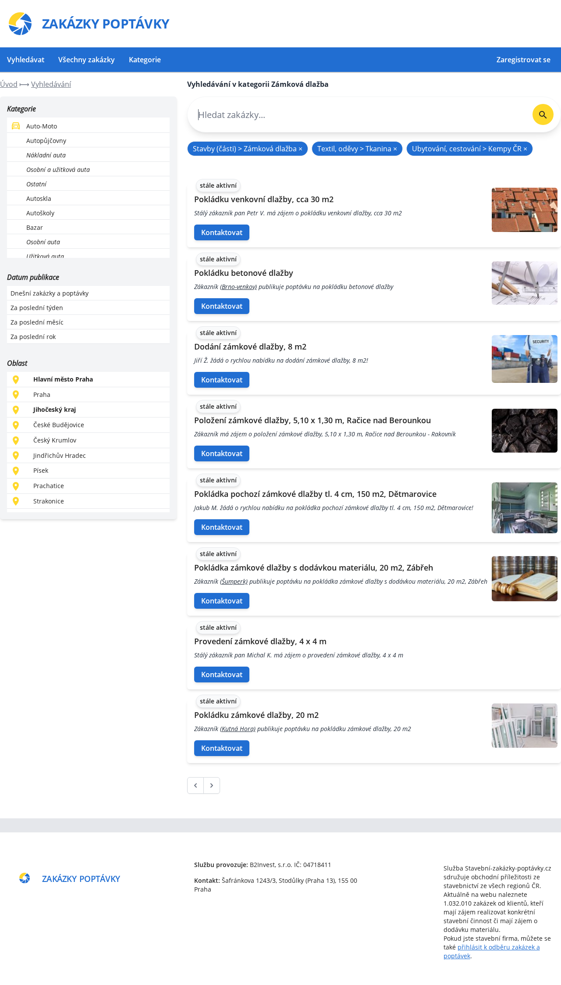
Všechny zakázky (86, 59)
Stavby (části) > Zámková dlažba (247, 148)
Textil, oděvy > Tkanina (357, 148)
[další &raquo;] (211, 785)
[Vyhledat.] (543, 114)
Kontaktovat (221, 232)
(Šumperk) (234, 581)
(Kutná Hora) (238, 728)
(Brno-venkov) (238, 286)
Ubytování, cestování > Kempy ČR (469, 148)
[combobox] (356, 114)
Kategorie (145, 59)
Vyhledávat (25, 59)
